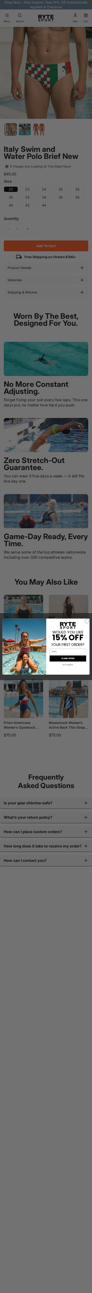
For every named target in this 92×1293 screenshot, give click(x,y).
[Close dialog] (87, 621)
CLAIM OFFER (68, 658)
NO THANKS (68, 665)
